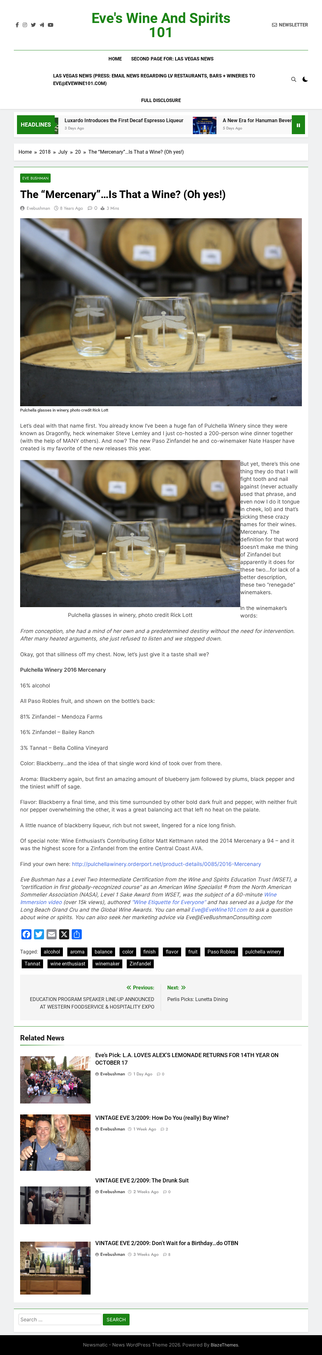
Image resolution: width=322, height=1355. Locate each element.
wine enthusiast (67, 964)
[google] (42, 25)
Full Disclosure (161, 100)
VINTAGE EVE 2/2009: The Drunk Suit (142, 1180)
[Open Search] (293, 79)
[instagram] (25, 25)
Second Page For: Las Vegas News (172, 59)
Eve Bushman (35, 178)
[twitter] (33, 25)
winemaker (107, 964)
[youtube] (50, 25)
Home (115, 59)
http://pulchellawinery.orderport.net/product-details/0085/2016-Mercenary (166, 864)
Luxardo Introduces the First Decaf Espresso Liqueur (79, 120)
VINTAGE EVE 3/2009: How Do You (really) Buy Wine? (162, 1118)
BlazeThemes (224, 1344)
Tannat (32, 964)
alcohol (52, 952)
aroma (77, 952)
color (127, 952)
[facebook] (17, 25)
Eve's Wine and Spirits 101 (161, 25)
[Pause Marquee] (298, 124)
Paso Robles (221, 952)
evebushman (38, 208)
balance (103, 952)
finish (149, 952)
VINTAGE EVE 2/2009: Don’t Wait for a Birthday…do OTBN (166, 1243)
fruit (192, 952)
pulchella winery (263, 952)
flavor (172, 952)
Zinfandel (140, 964)
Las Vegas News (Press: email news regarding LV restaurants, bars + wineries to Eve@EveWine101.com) (154, 79)
